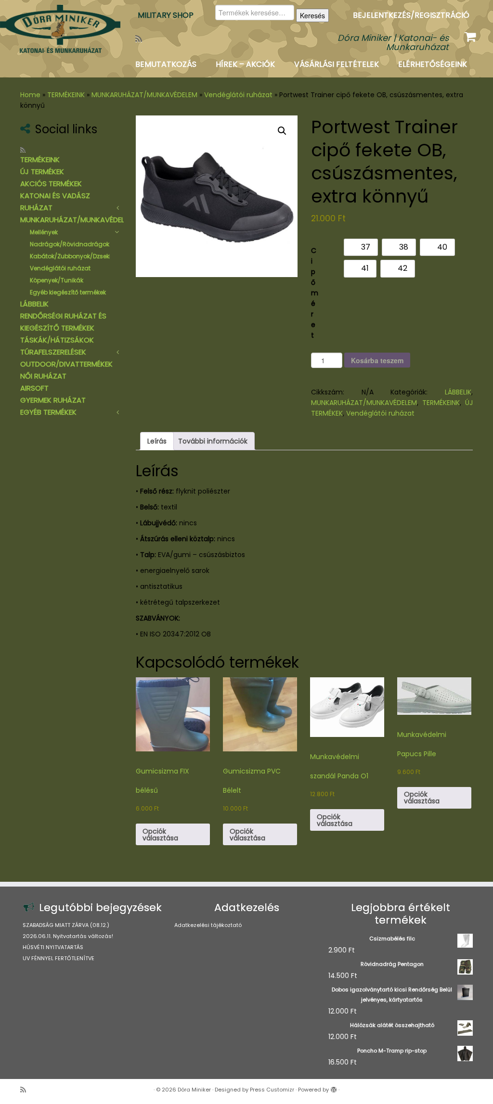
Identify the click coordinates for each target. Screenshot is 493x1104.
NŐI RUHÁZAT (43, 376)
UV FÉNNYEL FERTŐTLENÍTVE (58, 958)
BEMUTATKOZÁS (165, 64)
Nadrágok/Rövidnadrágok (69, 244)
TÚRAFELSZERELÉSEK (53, 352)
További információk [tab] (212, 441)
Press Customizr (272, 1089)
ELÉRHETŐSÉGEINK (432, 64)
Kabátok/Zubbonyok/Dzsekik (72, 256)
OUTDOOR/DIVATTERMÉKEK (66, 364)
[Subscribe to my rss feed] (141, 39)
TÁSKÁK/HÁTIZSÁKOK (57, 340)
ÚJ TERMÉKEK (42, 171)
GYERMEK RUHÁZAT (53, 400)
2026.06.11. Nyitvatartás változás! (68, 936)
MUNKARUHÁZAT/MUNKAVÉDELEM (144, 95)
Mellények (44, 232)
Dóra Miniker (194, 1089)
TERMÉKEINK (66, 95)
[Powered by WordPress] (333, 1087)
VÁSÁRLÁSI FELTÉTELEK (336, 64)
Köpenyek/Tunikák (56, 280)
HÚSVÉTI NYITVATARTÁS (53, 947)
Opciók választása (160, 834)
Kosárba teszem (377, 360)
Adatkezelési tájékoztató (208, 925)
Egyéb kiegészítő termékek (68, 292)
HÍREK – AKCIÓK (245, 64)
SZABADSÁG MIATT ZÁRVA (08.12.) (66, 925)
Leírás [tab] (157, 441)
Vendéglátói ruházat (238, 95)
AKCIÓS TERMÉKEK (51, 183)
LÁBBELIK (34, 304)
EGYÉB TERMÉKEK (48, 412)
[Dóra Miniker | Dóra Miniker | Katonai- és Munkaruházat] (58, 29)
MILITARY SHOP (166, 15)
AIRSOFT (34, 388)
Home (30, 95)
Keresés (312, 15)
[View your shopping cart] (472, 34)
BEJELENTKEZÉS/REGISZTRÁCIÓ (411, 15)
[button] (282, 131)
